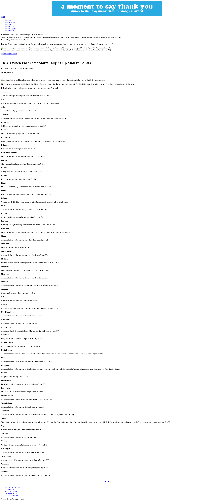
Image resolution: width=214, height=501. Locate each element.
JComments (107, 481)
